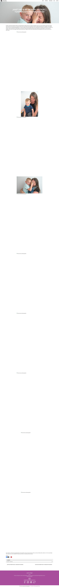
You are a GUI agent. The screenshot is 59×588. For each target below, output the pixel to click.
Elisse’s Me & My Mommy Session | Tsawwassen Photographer (43, 564)
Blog (54, 0)
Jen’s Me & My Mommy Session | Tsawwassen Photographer (15, 564)
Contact (57, 0)
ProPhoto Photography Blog (35, 586)
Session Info (50, 0)
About (43, 0)
